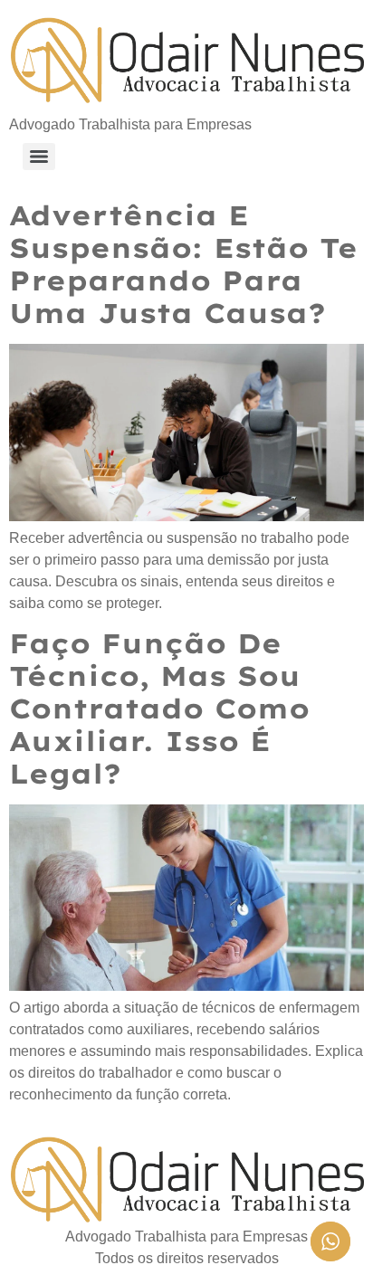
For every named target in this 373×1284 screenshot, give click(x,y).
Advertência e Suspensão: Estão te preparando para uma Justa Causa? (183, 264)
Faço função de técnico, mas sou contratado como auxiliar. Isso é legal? (159, 708)
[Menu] (39, 156)
